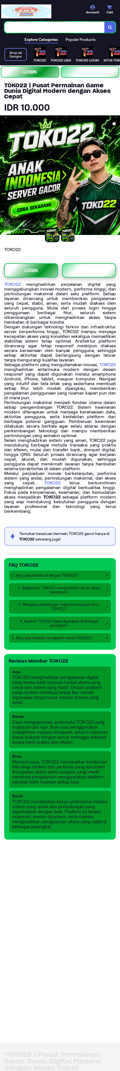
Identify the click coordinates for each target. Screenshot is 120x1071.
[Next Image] (115, 176)
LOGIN (30, 72)
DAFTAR (90, 72)
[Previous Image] (4, 176)
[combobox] (54, 27)
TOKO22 (12, 284)
